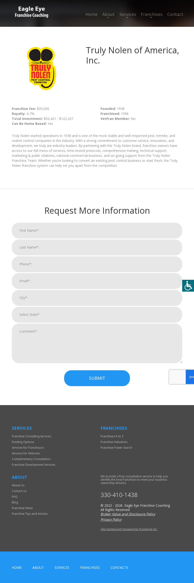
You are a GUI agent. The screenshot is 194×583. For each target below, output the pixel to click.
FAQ (15, 497)
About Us (18, 485)
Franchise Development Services (33, 465)
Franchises (152, 14)
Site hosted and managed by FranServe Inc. (129, 529)
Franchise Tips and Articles (30, 514)
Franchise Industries (114, 442)
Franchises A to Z (112, 436)
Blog (15, 502)
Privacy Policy (111, 519)
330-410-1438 (119, 495)
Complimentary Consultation (31, 459)
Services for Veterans (26, 453)
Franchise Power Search (116, 448)
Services (127, 14)
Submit (97, 378)
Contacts (119, 567)
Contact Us (19, 491)
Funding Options (23, 442)
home (17, 567)
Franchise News (22, 508)
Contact (175, 14)
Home (91, 14)
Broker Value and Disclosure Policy (128, 514)
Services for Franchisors (28, 448)
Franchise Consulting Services (31, 436)
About (108, 14)
